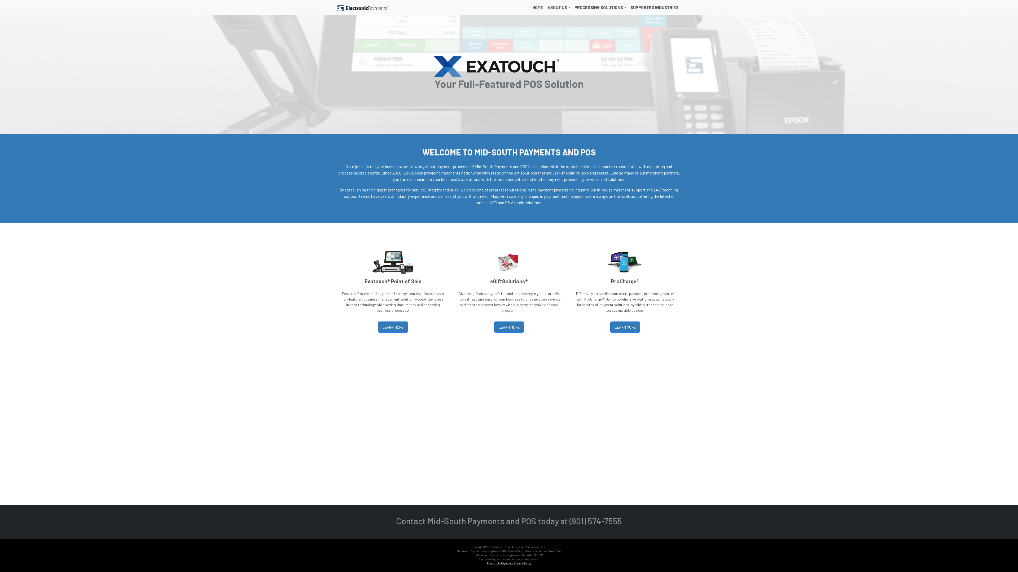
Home (537, 7)
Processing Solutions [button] (598, 7)
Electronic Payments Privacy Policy (509, 563)
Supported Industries (654, 7)
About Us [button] (557, 7)
